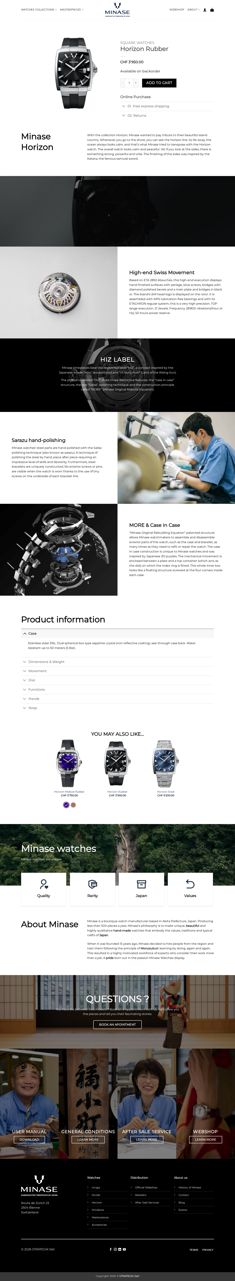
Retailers (140, 1195)
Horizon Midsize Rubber (69, 791)
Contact (184, 1195)
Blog (182, 1202)
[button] (205, 10)
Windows (98, 1210)
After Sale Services (147, 1202)
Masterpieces (70, 9)
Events (183, 1210)
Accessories (99, 1224)
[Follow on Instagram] (115, 1249)
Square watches (137, 42)
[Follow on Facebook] (110, 1249)
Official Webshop (146, 1187)
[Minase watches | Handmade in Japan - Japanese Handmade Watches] (117, 9)
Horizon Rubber (117, 791)
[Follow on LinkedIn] (119, 1249)
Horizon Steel (165, 791)
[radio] (66, 805)
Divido (96, 1195)
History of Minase (190, 1187)
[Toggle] (123, 107)
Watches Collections (37, 9)
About (192, 9)
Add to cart (159, 83)
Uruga (96, 1187)
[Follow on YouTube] (124, 1249)
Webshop (176, 9)
